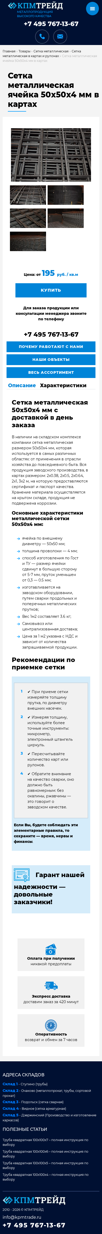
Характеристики (63, 385)
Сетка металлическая (51, 51)
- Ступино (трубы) (25, 1084)
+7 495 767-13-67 (51, 24)
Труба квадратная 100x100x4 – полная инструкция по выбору (46, 1177)
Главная (9, 51)
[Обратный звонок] (42, 34)
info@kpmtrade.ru (22, 1217)
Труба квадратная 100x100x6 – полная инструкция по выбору (45, 1154)
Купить (51, 290)
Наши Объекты (51, 359)
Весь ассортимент (51, 372)
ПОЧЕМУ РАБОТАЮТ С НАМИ (51, 346)
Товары (24, 51)
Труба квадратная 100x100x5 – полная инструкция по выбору (45, 1165)
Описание (22, 385)
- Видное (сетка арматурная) (34, 1108)
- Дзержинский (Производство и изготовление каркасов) (49, 1117)
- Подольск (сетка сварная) (33, 1101)
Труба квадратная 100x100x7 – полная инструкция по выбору (45, 1142)
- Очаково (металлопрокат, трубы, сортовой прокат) (47, 1093)
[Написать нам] (60, 36)
